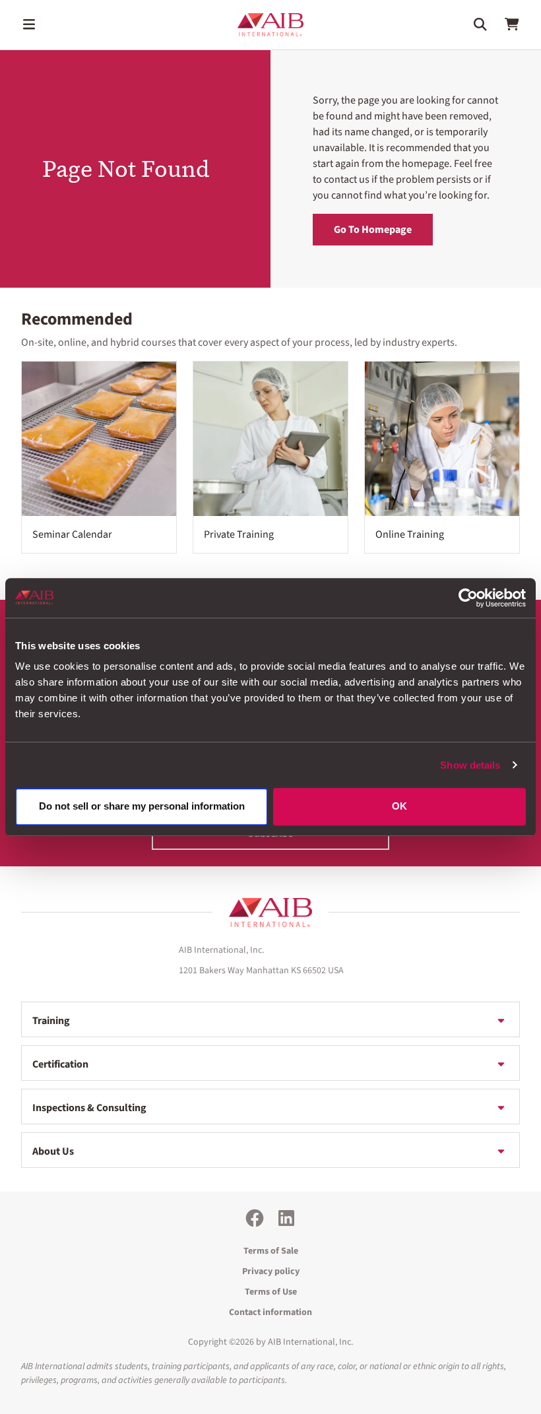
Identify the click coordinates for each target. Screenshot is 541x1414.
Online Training (409, 534)
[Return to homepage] (270, 912)
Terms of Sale (270, 1251)
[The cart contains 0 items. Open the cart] (512, 24)
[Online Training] (442, 439)
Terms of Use (271, 1292)
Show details (470, 765)
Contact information (270, 1312)
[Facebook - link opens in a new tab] (254, 1218)
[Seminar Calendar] (99, 439)
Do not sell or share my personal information (142, 806)
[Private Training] (270, 439)
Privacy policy (271, 1271)
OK (399, 806)
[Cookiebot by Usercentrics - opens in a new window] (468, 598)
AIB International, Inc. (310, 1342)
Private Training (239, 534)
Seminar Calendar (72, 534)
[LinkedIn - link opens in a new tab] (286, 1218)
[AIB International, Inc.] (270, 24)
